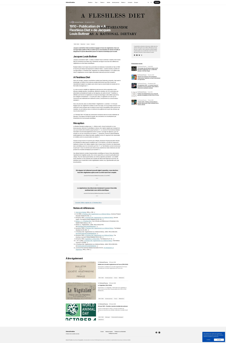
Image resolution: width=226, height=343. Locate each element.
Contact (102, 331)
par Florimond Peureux (141, 74)
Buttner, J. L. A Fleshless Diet (83, 221)
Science (92, 44)
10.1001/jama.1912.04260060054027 (87, 226)
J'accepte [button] (219, 339)
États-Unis (83, 44)
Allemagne (107, 317)
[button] (148, 2)
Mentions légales (109, 331)
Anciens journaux (108, 277)
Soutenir (157, 2)
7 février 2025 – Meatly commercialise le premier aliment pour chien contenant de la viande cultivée (148, 103)
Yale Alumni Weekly (81, 212)
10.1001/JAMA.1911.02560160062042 (87, 246)
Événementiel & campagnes (117, 317)
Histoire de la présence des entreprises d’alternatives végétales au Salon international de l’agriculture (148, 78)
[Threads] (141, 55)
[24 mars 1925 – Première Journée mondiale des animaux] (81, 312)
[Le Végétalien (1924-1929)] (81, 291)
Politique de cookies (113, 333)
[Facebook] (134, 55)
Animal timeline (70, 2)
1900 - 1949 (101, 277)
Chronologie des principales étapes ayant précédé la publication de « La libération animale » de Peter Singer (147, 70)
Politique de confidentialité (120, 331)
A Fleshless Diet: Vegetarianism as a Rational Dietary (99, 228)
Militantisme (121, 277)
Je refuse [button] (208, 339)
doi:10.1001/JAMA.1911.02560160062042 (86, 233)
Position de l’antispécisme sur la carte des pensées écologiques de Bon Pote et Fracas (148, 94)
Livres (88, 44)
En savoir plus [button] (215, 336)
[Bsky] (139, 55)
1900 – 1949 (76, 44)
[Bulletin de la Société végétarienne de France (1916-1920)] (81, 270)
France (115, 277)
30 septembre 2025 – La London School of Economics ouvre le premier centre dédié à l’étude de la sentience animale (147, 87)
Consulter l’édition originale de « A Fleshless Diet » (88, 202)
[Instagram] (137, 55)
